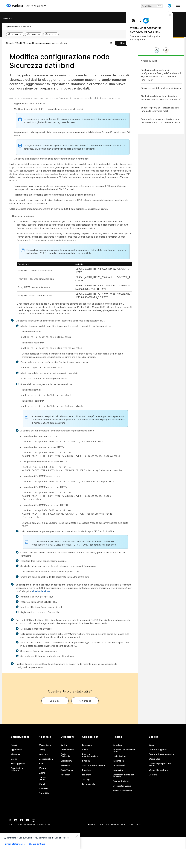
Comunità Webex (121, 781)
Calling (14, 759)
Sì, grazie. (55, 700)
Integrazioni (118, 761)
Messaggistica (18, 764)
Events (42, 773)
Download (117, 745)
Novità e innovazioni (122, 791)
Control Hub (44, 793)
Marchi (138, 824)
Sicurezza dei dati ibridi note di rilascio (161, 88)
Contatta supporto (157, 750)
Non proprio (85, 700)
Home (5, 18)
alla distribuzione (41, 591)
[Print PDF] (111, 43)
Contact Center (42, 778)
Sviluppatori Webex (122, 786)
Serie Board (66, 765)
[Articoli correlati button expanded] (180, 61)
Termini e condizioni (95, 824)
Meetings (15, 754)
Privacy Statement (13, 844)
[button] (169, 5)
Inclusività (118, 770)
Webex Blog (154, 759)
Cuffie (64, 745)
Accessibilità (119, 765)
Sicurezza (43, 789)
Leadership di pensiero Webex (159, 764)
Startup (85, 779)
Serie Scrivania (65, 755)
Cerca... (148, 6)
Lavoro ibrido (88, 784)
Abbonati (124, 43)
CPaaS (42, 784)
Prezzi (14, 745)
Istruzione (87, 745)
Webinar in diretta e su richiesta (123, 776)
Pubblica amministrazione (90, 755)
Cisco (151, 745)
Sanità (85, 750)
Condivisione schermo (17, 769)
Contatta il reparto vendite (161, 754)
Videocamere (67, 750)
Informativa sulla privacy (115, 824)
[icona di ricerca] (143, 6)
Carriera (153, 775)
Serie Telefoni (67, 770)
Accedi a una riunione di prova (124, 751)
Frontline (86, 770)
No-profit (86, 775)
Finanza (86, 761)
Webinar (43, 768)
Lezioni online (119, 756)
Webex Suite (45, 745)
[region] (40, 841)
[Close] (76, 836)
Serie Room (66, 761)
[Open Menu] (178, 5)
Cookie (130, 824)
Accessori (65, 775)
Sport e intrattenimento (93, 765)
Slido (41, 764)
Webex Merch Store (158, 770)
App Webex (16, 750)
